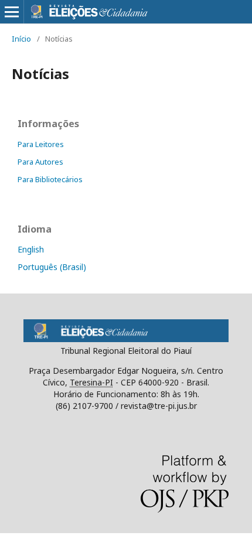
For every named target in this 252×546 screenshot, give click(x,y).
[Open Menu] (11, 11)
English (31, 249)
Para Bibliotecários (50, 179)
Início (21, 38)
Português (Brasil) (52, 266)
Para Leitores (41, 144)
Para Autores (40, 161)
